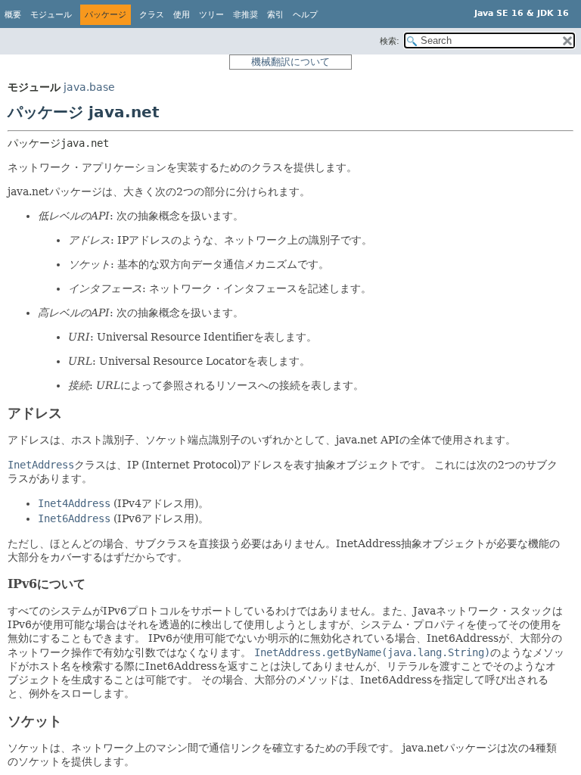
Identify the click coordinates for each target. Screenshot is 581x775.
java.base (89, 87)
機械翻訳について (290, 61)
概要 (13, 15)
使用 (181, 15)
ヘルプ (305, 15)
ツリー (211, 15)
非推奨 (245, 15)
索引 (275, 15)
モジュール (51, 15)
